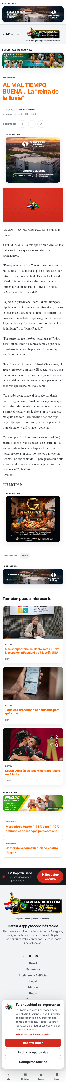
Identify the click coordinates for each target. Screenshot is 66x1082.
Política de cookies (40, 1034)
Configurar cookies (33, 1062)
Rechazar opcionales (33, 1052)
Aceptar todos (33, 1043)
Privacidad (21, 1034)
